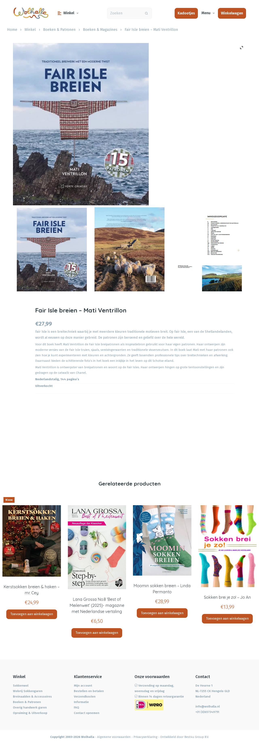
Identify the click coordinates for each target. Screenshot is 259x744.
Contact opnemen (86, 713)
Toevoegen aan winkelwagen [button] (31, 614)
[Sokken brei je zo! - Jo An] (227, 546)
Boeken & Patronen (59, 29)
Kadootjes (186, 13)
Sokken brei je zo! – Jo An (227, 597)
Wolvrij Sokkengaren (27, 691)
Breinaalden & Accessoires (32, 696)
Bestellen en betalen (89, 691)
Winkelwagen (232, 13)
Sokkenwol (20, 685)
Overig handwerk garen (30, 707)
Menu (206, 13)
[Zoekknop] (146, 13)
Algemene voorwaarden (114, 737)
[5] (207, 251)
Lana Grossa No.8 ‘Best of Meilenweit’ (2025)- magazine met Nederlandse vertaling (97, 605)
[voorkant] (52, 249)
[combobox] (124, 13)
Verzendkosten (85, 696)
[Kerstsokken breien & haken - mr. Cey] (31, 541)
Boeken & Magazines (100, 29)
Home (12, 29)
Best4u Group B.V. (196, 737)
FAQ (76, 707)
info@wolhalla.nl (207, 706)
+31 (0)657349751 (207, 712)
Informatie (81, 702)
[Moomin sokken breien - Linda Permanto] (162, 540)
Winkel (68, 13)
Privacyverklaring (145, 737)
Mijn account (83, 685)
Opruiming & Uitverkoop (30, 713)
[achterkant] (129, 249)
